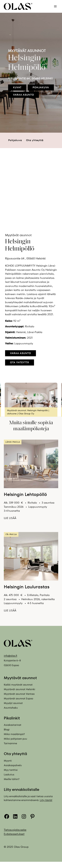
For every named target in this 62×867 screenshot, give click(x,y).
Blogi (7, 729)
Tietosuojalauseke (15, 830)
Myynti (8, 761)
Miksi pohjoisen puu (15, 739)
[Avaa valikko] (55, 6)
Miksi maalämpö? (14, 734)
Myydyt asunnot (13, 703)
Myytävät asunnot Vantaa (19, 694)
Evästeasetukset (14, 834)
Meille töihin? (11, 779)
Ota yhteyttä (34, 140)
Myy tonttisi (11, 770)
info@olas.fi (10, 656)
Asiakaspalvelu (13, 765)
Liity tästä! (46, 800)
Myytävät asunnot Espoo (18, 698)
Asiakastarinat (12, 725)
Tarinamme (10, 743)
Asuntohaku (11, 708)
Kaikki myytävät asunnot (18, 684)
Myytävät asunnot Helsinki (19, 689)
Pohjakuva (15, 140)
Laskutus (9, 774)
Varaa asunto (20, 353)
